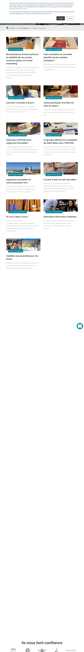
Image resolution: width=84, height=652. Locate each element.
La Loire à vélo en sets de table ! (60, 179)
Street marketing (15, 49)
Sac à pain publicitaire (17, 135)
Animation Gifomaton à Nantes (60, 216)
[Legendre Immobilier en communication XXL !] (23, 168)
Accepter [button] (60, 18)
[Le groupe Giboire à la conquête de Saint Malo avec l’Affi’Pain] (61, 128)
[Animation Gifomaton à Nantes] (61, 205)
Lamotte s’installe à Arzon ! (20, 102)
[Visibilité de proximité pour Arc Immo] (23, 245)
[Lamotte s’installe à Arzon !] (23, 91)
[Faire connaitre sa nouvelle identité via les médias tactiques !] (61, 43)
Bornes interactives (54, 212)
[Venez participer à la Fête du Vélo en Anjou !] (61, 91)
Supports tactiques (54, 49)
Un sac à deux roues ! (17, 216)
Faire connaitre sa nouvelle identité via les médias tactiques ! (58, 57)
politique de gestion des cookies (18, 8)
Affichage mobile (15, 175)
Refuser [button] (70, 18)
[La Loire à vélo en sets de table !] (61, 168)
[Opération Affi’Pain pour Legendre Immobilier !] (23, 128)
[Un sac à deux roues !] (23, 205)
